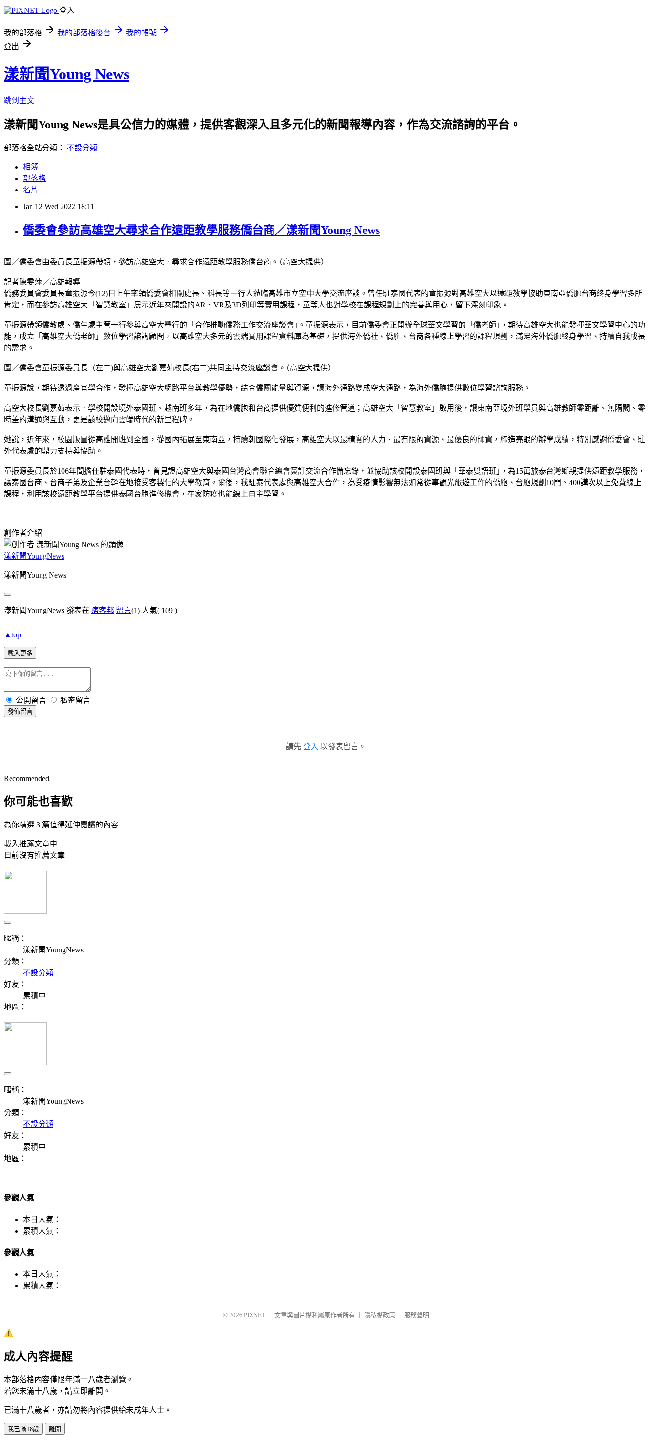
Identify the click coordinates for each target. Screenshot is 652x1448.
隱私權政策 (379, 1315)
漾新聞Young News (66, 74)
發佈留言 (20, 711)
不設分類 (82, 148)
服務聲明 (416, 1315)
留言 (123, 610)
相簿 (30, 167)
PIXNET (254, 1315)
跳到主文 (19, 100)
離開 (55, 1429)
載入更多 (20, 653)
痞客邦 (102, 610)
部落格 (34, 178)
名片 (30, 190)
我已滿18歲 (23, 1429)
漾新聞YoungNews (34, 556)
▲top (12, 635)
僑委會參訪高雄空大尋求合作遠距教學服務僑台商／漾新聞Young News (201, 230)
